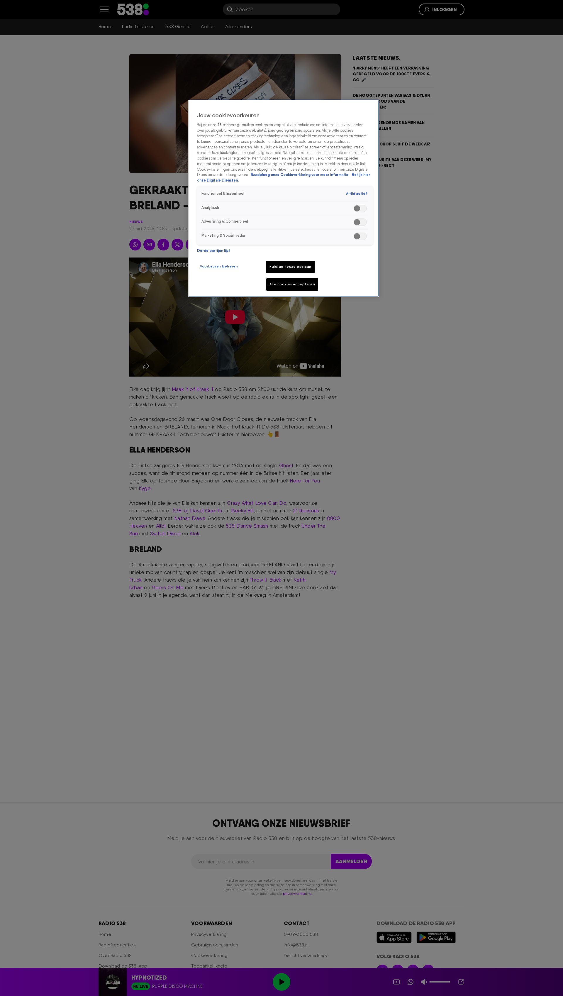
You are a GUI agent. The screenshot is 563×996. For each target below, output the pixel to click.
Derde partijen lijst (213, 250)
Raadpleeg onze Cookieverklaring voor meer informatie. (300, 174)
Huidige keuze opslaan (290, 267)
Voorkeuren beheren (219, 266)
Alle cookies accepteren (292, 284)
